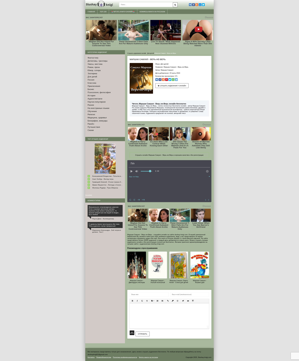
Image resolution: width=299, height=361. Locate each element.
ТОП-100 (103, 12)
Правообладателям (103, 357)
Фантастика (93, 58)
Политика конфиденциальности (125, 357)
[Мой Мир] (200, 4)
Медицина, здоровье (97, 118)
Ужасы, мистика (95, 64)
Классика (92, 83)
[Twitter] (169, 79)
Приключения (94, 86)
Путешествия (94, 127)
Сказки (91, 130)
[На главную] (99, 4)
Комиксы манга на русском (152, 12)
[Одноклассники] (163, 79)
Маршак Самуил (167, 70)
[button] (132, 301)
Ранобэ (91, 124)
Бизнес (91, 89)
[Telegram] (176, 79)
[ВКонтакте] (156, 79)
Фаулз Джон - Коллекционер (103, 219)
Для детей (164, 64)
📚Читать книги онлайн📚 (123, 12)
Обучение (92, 111)
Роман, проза (94, 67)
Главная (91, 12)
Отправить (142, 334)
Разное (91, 105)
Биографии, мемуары (97, 121)
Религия (91, 114)
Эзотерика (92, 73)
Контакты (91, 357)
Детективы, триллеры (97, 61)
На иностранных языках (98, 108)
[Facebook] (160, 79)
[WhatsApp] (173, 79)
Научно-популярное (97, 102)
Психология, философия (99, 92)
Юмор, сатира (94, 70)
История (91, 95)
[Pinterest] (166, 79)
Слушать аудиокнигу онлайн (172, 86)
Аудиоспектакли (95, 99)
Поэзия (91, 80)
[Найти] (175, 4)
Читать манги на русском (148, 357)
